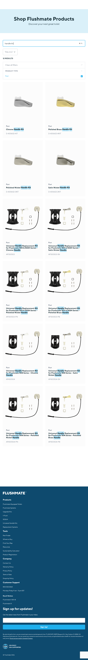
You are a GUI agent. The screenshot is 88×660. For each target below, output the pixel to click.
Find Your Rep (7, 543)
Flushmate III (7, 604)
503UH (5, 519)
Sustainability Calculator (11, 551)
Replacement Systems (10, 527)
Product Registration (10, 555)
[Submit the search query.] (81, 43)
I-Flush (5, 516)
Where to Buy (7, 539)
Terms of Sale (7, 575)
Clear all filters (11, 65)
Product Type (11, 71)
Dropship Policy (8, 578)
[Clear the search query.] (79, 43)
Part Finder (6, 536)
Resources (6, 547)
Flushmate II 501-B (9, 600)
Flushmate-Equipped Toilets (12, 504)
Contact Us (7, 563)
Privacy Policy (7, 571)
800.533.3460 (8, 587)
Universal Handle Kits (10, 523)
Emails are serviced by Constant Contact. (21, 638)
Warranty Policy (8, 567)
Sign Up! (44, 627)
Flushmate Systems (9, 508)
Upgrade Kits (7, 512)
